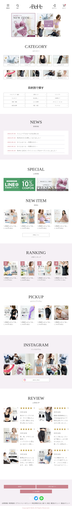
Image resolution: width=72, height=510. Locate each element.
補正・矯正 (36, 105)
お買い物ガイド (52, 486)
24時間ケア (57, 98)
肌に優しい (36, 98)
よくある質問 (36, 491)
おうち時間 (36, 101)
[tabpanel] (23, 25)
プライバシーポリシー (23, 503)
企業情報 (5, 503)
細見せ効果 (14, 105)
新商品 (19, 486)
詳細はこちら (36, 234)
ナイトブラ (57, 94)
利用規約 (12, 503)
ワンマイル (57, 105)
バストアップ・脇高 (14, 94)
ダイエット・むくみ (57, 101)
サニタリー (14, 98)
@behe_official (36, 380)
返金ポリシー (65, 503)
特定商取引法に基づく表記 (41, 503)
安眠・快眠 (14, 101)
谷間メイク (36, 94)
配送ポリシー (55, 503)
